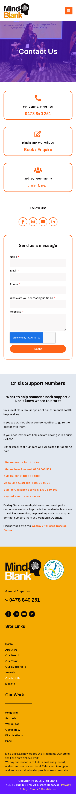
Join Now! (38, 186)
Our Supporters (15, 666)
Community (12, 729)
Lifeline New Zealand (18, 469)
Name (14, 257)
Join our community (38, 178)
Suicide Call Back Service (21, 489)
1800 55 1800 (31, 476)
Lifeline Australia (15, 462)
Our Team (11, 661)
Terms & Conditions (43, 789)
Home (9, 644)
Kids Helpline (12, 476)
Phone (14, 284)
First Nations (14, 735)
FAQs (9, 741)
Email (13, 270)
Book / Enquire (38, 150)
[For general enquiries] (38, 98)
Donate (10, 683)
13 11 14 (33, 462)
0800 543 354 (42, 469)
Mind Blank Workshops (38, 142)
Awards (10, 672)
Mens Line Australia (17, 483)
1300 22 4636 (31, 496)
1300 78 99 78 (41, 483)
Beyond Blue (12, 496)
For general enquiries (38, 106)
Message (16, 312)
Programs (12, 712)
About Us (11, 649)
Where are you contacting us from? (32, 298)
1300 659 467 (49, 489)
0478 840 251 (38, 114)
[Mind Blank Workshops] (38, 134)
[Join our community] (38, 170)
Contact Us (13, 678)
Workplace (12, 724)
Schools (10, 718)
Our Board (12, 655)
